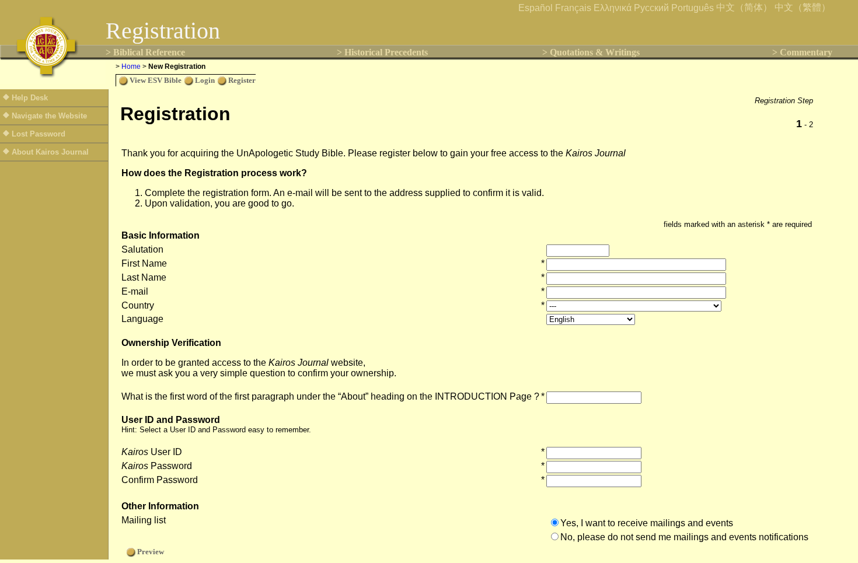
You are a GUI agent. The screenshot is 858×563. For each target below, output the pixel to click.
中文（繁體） (803, 7)
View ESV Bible (156, 80)
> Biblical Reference (145, 52)
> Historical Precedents (382, 52)
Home (131, 66)
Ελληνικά (613, 8)
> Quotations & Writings (591, 52)
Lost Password (38, 134)
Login (205, 80)
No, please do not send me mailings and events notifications (684, 537)
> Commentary (802, 52)
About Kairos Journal (50, 152)
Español (535, 8)
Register (242, 80)
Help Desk (30, 97)
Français (573, 8)
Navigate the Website (49, 115)
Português (692, 8)
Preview (150, 551)
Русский (651, 8)
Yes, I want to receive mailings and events (646, 523)
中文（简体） (744, 7)
